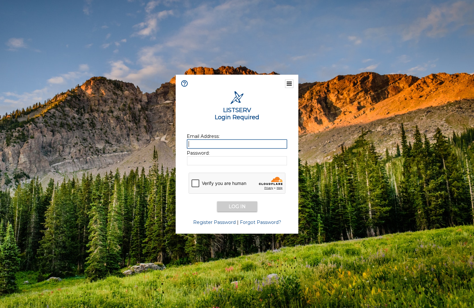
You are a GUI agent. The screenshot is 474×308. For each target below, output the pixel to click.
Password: (198, 153)
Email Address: (203, 136)
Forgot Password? (260, 222)
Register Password (214, 222)
